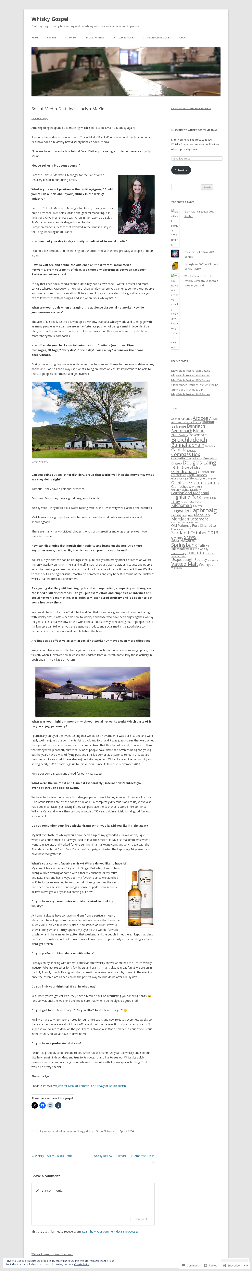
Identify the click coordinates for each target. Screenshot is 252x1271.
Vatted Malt (184, 563)
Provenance (177, 529)
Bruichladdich (189, 439)
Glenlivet (179, 482)
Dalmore (197, 458)
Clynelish (191, 450)
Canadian (210, 446)
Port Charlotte (204, 525)
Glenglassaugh (179, 478)
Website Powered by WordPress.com (52, 1254)
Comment (141, 1219)
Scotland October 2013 (194, 533)
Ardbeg (200, 418)
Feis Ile (177, 467)
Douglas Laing (199, 462)
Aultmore (195, 422)
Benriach (196, 426)
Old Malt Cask (178, 522)
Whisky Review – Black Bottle (52, 1156)
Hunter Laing (209, 497)
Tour (210, 552)
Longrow (187, 515)
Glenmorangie (204, 482)
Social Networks (105, 1131)
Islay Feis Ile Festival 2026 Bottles (190, 370)
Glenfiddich (178, 475)
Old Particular (193, 522)
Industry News (95, 37)
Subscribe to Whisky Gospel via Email (194, 130)
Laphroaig (203, 510)
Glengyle (211, 478)
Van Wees (213, 560)
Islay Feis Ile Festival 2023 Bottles (190, 394)
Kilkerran (198, 506)
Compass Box (185, 454)
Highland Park (186, 497)
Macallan (202, 514)
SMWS (190, 537)
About (183, 37)
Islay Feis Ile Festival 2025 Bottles (190, 375)
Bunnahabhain (187, 444)
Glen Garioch (197, 475)
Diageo (176, 463)
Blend (199, 430)
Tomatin (195, 552)
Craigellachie (181, 458)
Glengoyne (197, 478)
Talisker (204, 545)
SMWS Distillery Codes (156, 37)
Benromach (181, 430)
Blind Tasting (179, 435)
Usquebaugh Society (189, 559)
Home (35, 37)
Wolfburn (176, 568)
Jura (198, 501)
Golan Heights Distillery (186, 489)
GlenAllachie (192, 467)
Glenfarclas (206, 471)
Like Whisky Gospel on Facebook (191, 108)
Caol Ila (178, 450)
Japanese (188, 501)
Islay (175, 501)
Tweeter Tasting (179, 556)
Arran (91, 1131)
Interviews (71, 37)
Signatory (177, 538)
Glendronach (184, 471)
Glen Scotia (195, 487)
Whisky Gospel (50, 18)
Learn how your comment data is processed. (110, 1231)
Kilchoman (181, 505)
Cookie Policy (81, 1264)
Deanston (210, 458)
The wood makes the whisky (189, 549)
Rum (187, 529)
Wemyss (206, 564)
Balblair (208, 422)
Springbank (184, 544)
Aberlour (176, 419)
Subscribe (181, 170)
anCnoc (187, 419)
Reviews (51, 37)
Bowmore (198, 434)
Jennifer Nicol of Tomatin (73, 1086)
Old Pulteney (181, 525)
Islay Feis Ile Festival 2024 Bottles (190, 380)
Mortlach (180, 519)
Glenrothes (179, 486)
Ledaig (176, 515)
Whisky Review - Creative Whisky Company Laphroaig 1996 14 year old (201, 280)
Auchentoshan (180, 422)
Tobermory (178, 553)
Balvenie (178, 426)
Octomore (199, 519)
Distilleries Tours (124, 37)
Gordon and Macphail (190, 492)
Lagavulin (180, 511)
